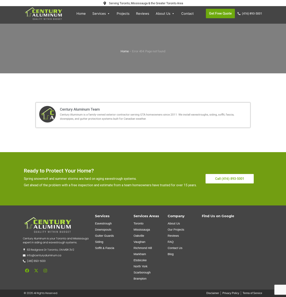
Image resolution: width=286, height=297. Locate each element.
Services (99, 13)
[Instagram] (45, 270)
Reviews (142, 13)
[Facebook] (27, 270)
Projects (123, 13)
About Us (163, 13)
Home (81, 13)
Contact (187, 13)
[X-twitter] (36, 270)
